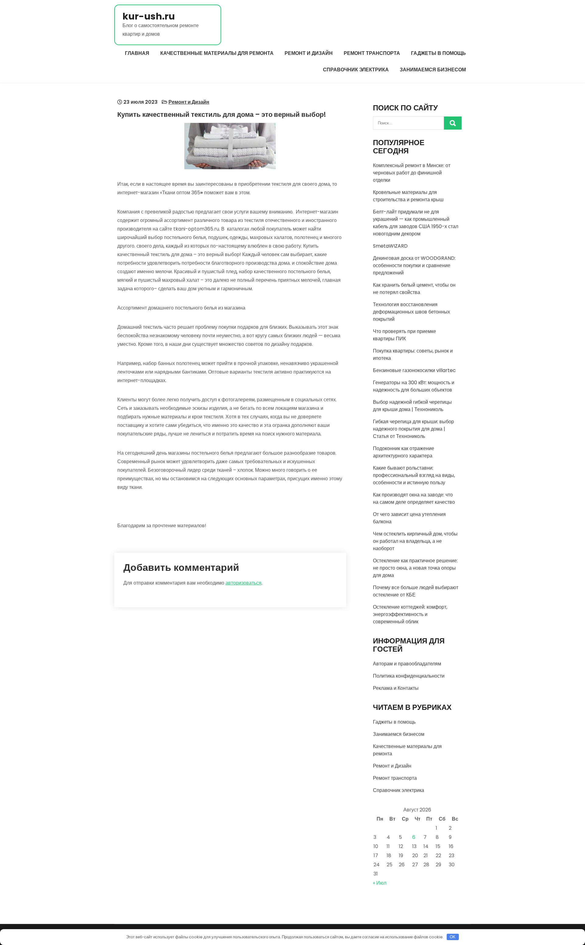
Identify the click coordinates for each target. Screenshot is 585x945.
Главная (137, 53)
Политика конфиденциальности (409, 675)
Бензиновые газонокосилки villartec (414, 370)
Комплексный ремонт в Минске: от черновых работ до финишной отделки (411, 173)
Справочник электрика (356, 69)
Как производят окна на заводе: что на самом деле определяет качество (414, 498)
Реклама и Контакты (396, 688)
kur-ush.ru (148, 16)
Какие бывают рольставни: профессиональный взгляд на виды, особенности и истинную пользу (414, 475)
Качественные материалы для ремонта (217, 53)
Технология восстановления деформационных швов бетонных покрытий (411, 312)
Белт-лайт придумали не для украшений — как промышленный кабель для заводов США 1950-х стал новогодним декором (415, 222)
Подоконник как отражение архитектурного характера (403, 452)
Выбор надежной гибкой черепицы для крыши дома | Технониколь (412, 406)
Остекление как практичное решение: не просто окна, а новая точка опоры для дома (415, 568)
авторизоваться (243, 582)
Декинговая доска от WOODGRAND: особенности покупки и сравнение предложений (414, 265)
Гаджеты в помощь (438, 53)
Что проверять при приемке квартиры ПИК (404, 335)
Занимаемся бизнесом (433, 69)
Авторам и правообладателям (407, 663)
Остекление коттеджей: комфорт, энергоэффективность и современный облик (410, 614)
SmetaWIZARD (390, 245)
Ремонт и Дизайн (309, 53)
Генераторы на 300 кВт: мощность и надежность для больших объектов (413, 386)
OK (453, 937)
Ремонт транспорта (372, 53)
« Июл (379, 882)
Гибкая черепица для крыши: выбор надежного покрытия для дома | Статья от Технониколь (413, 429)
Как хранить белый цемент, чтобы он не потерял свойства (414, 288)
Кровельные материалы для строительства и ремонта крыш (408, 196)
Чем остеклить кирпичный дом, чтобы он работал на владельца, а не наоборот (415, 541)
